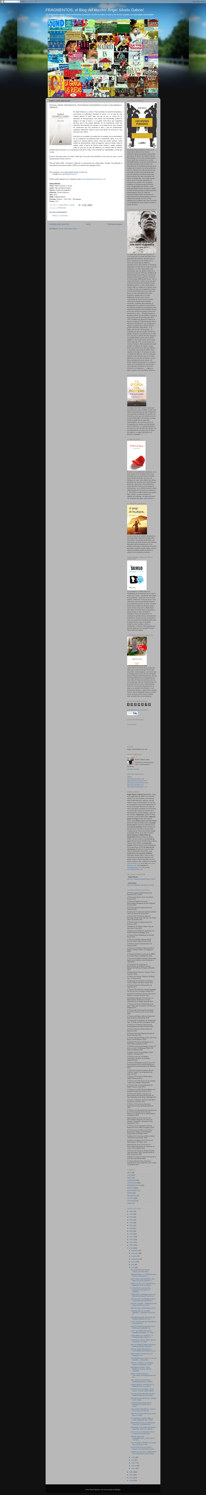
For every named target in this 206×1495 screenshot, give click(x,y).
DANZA (129, 1178)
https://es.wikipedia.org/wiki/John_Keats (140, 885)
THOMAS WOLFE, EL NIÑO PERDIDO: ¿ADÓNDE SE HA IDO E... (143, 1312)
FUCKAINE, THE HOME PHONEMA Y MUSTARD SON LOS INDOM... (143, 1428)
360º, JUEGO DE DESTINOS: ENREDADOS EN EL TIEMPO (142, 1381)
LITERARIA (131, 1180)
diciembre (134, 1250)
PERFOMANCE (132, 1190)
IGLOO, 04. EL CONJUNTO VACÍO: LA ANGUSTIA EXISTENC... (143, 1432)
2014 (131, 1245)
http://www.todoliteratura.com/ (137, 787)
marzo (133, 1463)
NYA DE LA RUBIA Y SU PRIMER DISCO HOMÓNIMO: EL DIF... (142, 1363)
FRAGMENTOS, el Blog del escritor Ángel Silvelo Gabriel (95, 10)
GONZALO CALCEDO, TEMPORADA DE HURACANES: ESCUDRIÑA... (143, 1452)
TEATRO (130, 1198)
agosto (133, 1262)
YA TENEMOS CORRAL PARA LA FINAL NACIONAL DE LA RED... (142, 1419)
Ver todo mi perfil (133, 769)
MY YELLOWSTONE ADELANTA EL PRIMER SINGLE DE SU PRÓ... (143, 1394)
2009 (131, 1480)
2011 (131, 1475)
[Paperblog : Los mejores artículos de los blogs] (132, 714)
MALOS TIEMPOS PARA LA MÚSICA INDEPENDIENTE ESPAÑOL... (143, 1345)
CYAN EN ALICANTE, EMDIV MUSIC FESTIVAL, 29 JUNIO (143, 1341)
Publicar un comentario (60, 215)
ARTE (129, 1172)
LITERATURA (61, 208)
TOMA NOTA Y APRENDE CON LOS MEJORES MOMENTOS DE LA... (143, 1295)
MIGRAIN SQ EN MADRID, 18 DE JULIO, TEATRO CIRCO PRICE (142, 1390)
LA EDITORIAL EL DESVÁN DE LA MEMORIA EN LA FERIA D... (142, 1385)
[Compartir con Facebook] (89, 205)
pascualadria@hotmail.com (67, 174)
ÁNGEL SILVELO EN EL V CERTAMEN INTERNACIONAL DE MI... (143, 1375)
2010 (131, 1478)
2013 (131, 1248)
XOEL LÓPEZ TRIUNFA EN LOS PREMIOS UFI (142, 1354)
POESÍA (130, 1193)
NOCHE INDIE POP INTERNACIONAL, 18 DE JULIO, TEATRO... (143, 1438)
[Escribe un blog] (85, 205)
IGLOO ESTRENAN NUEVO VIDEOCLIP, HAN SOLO (140, 1270)
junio (133, 1267)
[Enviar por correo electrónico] (83, 205)
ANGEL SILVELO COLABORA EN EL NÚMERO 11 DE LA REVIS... (143, 1284)
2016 (131, 1239)
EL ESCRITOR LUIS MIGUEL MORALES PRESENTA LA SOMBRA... (141, 1289)
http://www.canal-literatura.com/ (137, 783)
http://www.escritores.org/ (135, 779)
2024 (131, 1217)
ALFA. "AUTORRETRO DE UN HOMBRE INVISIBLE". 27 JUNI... (143, 1331)
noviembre (135, 1253)
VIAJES (129, 1203)
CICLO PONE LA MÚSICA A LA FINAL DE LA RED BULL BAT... (143, 1443)
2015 (131, 1242)
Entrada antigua (115, 224)
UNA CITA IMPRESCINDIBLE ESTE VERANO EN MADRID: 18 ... (143, 1327)
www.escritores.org (133, 863)
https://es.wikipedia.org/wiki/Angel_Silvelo (141, 879)
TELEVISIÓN (131, 1201)
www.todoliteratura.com (135, 869)
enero (133, 1468)
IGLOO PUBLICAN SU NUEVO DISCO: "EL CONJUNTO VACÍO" (142, 1448)
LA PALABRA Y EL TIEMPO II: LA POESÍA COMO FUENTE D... (142, 1336)
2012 (131, 1472)
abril (133, 1460)
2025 (131, 1214)
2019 (131, 1231)
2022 (131, 1222)
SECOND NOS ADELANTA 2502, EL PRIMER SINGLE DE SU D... (143, 1318)
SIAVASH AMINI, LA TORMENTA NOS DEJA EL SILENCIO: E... (143, 1275)
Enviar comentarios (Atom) (68, 228)
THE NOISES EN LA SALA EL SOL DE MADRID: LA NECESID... (143, 1359)
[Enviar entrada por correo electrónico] (79, 205)
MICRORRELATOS (133, 1185)
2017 (131, 1237)
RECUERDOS (132, 1195)
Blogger (117, 1489)
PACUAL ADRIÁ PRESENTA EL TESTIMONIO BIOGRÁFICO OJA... (143, 1350)
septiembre (135, 1259)
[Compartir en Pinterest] (91, 205)
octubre (134, 1256)
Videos (129, 777)
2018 (131, 1234)
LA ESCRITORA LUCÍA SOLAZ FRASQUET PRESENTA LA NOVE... (141, 1404)
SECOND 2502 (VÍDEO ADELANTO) (143, 1308)
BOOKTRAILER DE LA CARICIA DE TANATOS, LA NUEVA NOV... (143, 1423)
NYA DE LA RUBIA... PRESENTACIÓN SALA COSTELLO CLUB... (143, 1304)
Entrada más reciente (59, 224)
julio (132, 1264)
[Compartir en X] (87, 205)
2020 (131, 1228)
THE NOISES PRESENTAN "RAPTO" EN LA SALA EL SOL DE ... (143, 1410)
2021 (131, 1225)
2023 (131, 1220)
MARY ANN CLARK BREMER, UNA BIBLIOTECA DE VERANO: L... (142, 1280)
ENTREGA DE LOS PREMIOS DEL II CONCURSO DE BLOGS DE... (143, 1300)
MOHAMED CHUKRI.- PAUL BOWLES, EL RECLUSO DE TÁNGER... (141, 1369)
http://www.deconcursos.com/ (137, 781)
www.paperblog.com (134, 867)
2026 (131, 1211)
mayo (133, 1457)
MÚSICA (130, 1188)
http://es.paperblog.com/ (135, 785)
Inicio (88, 224)
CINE (129, 1175)
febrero (134, 1466)
